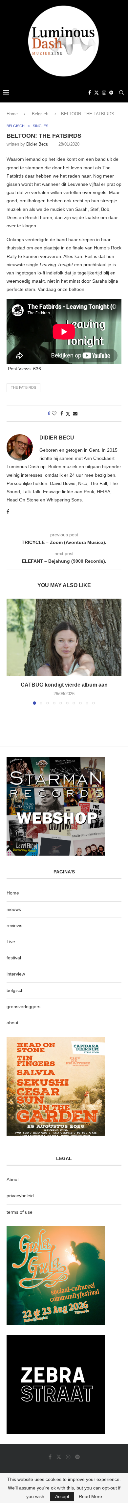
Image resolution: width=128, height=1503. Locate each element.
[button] (12, 651)
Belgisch (40, 113)
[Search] (121, 92)
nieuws (14, 909)
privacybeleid (20, 1195)
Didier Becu (37, 144)
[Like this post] (54, 413)
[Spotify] (111, 92)
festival (14, 957)
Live (11, 941)
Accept (62, 1496)
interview (16, 974)
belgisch (15, 990)
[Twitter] (96, 92)
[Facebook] (89, 92)
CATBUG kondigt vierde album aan (64, 685)
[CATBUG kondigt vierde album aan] (64, 637)
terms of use (19, 1212)
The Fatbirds (23, 387)
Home (12, 113)
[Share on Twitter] (68, 413)
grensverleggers (23, 1006)
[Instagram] (104, 92)
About (13, 1179)
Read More (90, 1496)
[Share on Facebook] (61, 413)
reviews (14, 925)
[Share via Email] (75, 413)
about (12, 1022)
